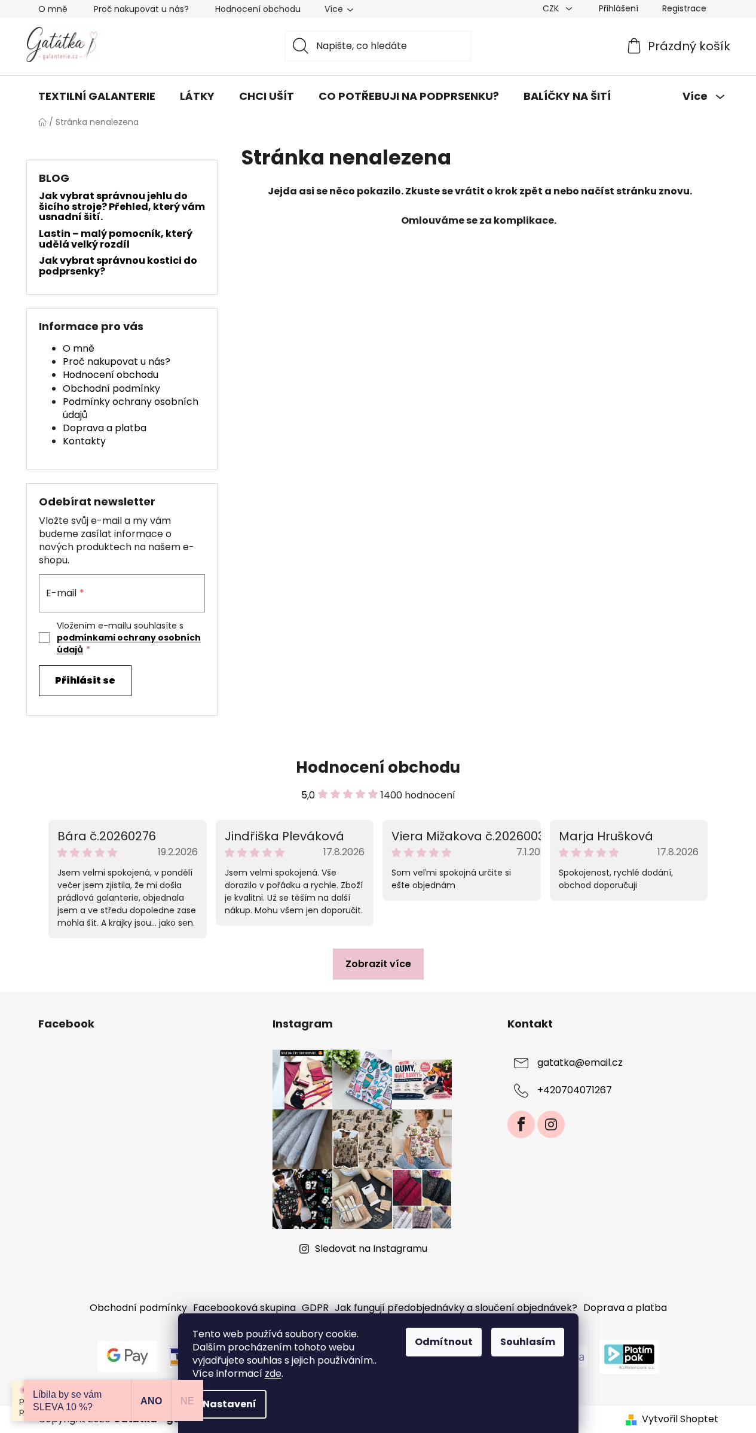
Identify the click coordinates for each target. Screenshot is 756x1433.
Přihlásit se (85, 680)
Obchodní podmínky (111, 388)
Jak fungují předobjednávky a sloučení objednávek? (456, 1308)
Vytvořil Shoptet (680, 1419)
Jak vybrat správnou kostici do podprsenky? (118, 265)
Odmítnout (444, 1342)
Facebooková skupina (244, 1308)
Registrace (684, 8)
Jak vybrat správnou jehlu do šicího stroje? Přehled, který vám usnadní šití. (122, 206)
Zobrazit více (378, 964)
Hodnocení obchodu (258, 9)
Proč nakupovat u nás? (141, 9)
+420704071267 (574, 1090)
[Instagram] (551, 1124)
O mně (53, 9)
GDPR (315, 1308)
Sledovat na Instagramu (371, 1248)
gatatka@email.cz (580, 1063)
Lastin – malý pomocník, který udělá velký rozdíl (115, 238)
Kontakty (84, 441)
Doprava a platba (104, 428)
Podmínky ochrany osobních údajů (130, 408)
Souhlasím (527, 1342)
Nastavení (229, 1404)
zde (273, 1373)
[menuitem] (96, 96)
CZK (552, 8)
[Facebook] (521, 1124)
